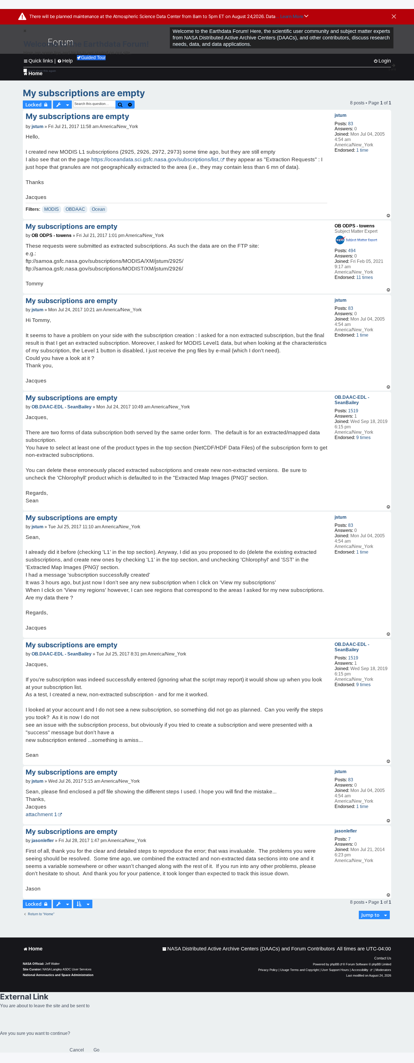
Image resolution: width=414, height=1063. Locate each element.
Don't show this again (42, 70)
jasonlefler (346, 831)
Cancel (77, 1050)
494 (352, 250)
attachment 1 (41, 814)
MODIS (51, 209)
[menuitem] (248, 948)
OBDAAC (75, 209)
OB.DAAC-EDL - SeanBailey (352, 400)
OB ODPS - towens (355, 225)
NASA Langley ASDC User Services (67, 969)
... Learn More (289, 16)
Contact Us (382, 958)
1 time (362, 150)
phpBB (334, 964)
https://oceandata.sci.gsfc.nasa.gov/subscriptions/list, (155, 159)
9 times (363, 437)
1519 (353, 410)
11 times (364, 277)
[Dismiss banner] (394, 17)
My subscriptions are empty (84, 93)
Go (96, 1050)
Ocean (98, 209)
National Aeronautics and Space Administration (58, 975)
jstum (340, 115)
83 (350, 123)
